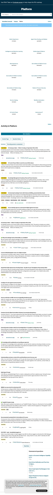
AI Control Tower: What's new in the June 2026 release (21, 163)
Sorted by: (3, 144)
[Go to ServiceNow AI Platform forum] (39, 59)
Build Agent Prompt (5, 372)
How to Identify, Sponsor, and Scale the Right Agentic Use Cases (23, 207)
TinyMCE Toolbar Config (8, 402)
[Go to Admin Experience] (14, 35)
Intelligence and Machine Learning (13, 51)
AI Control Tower (14, 112)
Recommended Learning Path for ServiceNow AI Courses (14, 417)
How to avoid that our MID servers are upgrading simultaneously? (16, 297)
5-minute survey (18, 2)
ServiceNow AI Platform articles (14, 75)
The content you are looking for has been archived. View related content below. (21, 25)
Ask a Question (26, 134)
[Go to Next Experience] (14, 59)
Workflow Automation (39, 100)
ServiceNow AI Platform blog (14, 88)
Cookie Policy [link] (21, 485)
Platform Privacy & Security (39, 88)
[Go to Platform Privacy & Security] (39, 83)
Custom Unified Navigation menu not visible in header (13, 252)
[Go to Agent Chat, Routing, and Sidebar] (39, 35)
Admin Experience (13, 39)
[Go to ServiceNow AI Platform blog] (14, 83)
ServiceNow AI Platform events (39, 75)
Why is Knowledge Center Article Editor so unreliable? (15, 237)
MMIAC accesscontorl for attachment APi (11, 387)
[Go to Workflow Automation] (39, 95)
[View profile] (24, 158)
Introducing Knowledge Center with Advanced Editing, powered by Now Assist (26, 193)
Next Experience (14, 63)
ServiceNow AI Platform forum (39, 63)
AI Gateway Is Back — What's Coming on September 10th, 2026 (23, 148)
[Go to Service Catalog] (14, 95)
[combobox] (31, 14)
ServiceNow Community (7, 21)
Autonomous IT (39, 112)
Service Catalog (14, 100)
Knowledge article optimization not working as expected (15, 342)
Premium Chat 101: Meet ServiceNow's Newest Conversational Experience (18, 312)
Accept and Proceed (41, 490)
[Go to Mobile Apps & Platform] (39, 47)
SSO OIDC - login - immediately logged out (11, 432)
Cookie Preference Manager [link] (35, 485)
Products (16, 21)
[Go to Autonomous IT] (39, 108)
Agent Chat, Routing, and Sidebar (39, 39)
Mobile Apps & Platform (39, 51)
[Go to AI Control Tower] (14, 108)
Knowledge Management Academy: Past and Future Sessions (22, 178)
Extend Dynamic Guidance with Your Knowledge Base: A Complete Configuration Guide (21, 327)
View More (26, 446)
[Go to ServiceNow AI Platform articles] (14, 71)
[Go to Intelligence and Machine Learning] (14, 47)
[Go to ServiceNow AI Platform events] (39, 71)
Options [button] (49, 21)
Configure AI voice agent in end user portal (11, 282)
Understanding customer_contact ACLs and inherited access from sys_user (19, 357)
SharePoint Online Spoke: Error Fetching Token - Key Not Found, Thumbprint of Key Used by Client (24, 267)
